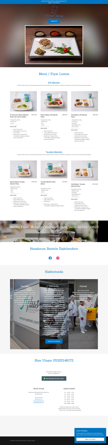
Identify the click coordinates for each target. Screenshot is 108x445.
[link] (54, 5)
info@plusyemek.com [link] (38, 402)
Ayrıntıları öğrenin (54, 341)
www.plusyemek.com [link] (38, 401)
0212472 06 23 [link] (38, 397)
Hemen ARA (54, 21)
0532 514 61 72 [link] (39, 399)
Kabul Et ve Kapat (90, 439)
